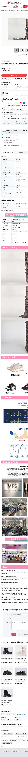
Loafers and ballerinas (6, 719)
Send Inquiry (14, 75)
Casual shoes (17, 719)
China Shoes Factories (7, 733)
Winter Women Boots (23, 740)
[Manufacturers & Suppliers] (14, 2)
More (2, 746)
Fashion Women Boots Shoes (9, 740)
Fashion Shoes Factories (21, 733)
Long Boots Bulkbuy (7, 743)
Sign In (3, 145)
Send (14, 634)
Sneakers (3, 717)
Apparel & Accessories (9, 10)
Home (2, 10)
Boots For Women (22, 736)
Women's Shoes (19, 10)
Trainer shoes (17, 717)
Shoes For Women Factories (9, 736)
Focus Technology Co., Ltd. (18, 751)
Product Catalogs (22, 714)
